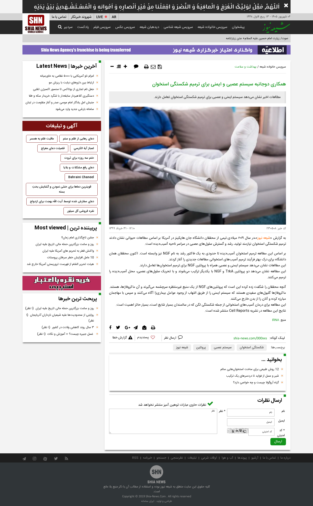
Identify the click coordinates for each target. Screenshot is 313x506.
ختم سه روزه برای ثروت (79, 158)
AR (114, 17)
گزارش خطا (120, 337)
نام (283, 411)
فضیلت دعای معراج (53, 148)
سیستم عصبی (223, 347)
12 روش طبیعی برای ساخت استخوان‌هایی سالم (249, 369)
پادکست (83, 27)
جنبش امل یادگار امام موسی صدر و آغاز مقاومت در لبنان (59, 102)
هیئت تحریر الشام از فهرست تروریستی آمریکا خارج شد (60, 264)
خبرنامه (147, 458)
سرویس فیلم (102, 27)
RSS (135, 458)
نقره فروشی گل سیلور (80, 211)
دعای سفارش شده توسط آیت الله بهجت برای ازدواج (62, 201)
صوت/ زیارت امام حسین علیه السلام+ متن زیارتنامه (257, 38)
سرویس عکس (125, 27)
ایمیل (281, 420)
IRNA (275, 320)
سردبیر (68, 27)
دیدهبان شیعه (149, 27)
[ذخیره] (160, 67)
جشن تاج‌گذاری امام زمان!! (77, 237)
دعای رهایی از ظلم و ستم (78, 138)
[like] (148, 338)
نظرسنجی (177, 458)
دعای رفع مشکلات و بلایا (78, 167)
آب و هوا (227, 458)
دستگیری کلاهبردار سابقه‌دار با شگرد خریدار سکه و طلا (61, 95)
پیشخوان (238, 27)
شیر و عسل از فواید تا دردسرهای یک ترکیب (252, 375)
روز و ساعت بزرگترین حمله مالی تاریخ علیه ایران (65, 244)
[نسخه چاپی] (146, 67)
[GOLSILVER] (61, 283)
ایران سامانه (147, 501)
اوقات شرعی (209, 458)
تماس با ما (59, 17)
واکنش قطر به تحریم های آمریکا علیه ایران (68, 250)
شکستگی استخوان (252, 347)
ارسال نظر (170, 338)
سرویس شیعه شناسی (178, 27)
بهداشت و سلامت (245, 66)
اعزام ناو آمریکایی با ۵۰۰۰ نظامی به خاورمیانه (67, 76)
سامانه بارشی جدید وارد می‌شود (74, 109)
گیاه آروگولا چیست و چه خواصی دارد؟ (256, 382)
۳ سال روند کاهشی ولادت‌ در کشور (68, 327)
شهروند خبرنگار (81, 17)
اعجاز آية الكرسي (84, 148)
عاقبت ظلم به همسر (42, 138)
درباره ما (285, 458)
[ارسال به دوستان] (153, 67)
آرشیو (254, 458)
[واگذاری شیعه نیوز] (156, 48)
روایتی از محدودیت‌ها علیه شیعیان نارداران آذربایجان (60, 318)
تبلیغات (192, 458)
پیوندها (242, 458)
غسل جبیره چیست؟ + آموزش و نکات (65, 334)
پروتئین (201, 347)
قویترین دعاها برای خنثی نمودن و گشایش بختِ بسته (61, 189)
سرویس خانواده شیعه (212, 27)
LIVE (99, 17)
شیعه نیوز (263, 238)
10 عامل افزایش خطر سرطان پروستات (70, 257)
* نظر (222, 411)
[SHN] (35, 23)
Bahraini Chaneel (81, 177)
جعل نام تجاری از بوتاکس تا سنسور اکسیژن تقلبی (63, 89)
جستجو (161, 458)
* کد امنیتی (281, 433)
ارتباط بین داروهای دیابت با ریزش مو (71, 82)
